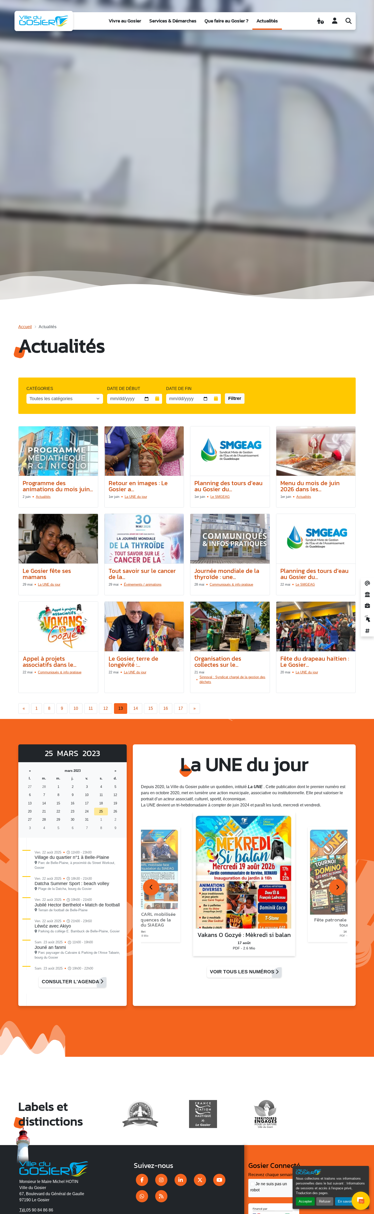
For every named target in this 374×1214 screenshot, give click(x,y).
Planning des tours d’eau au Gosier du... (228, 486)
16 (165, 708)
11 (91, 708)
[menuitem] (125, 21)
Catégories (39, 388)
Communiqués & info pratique (231, 584)
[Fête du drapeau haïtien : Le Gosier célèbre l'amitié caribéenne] (316, 627)
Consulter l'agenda (71, 981)
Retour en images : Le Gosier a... (138, 486)
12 (105, 708)
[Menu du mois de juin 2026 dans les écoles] (316, 451)
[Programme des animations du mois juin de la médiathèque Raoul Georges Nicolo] (58, 451)
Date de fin (179, 388)
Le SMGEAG (220, 497)
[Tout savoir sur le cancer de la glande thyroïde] (144, 539)
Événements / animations (143, 584)
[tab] (151, 887)
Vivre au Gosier (125, 20)
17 (180, 708)
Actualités (267, 20)
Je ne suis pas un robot (268, 1187)
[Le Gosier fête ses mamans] (58, 539)
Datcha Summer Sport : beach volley (72, 883)
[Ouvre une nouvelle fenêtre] (142, 1180)
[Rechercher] (348, 20)
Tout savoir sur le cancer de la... (142, 573)
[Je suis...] (320, 20)
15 (150, 708)
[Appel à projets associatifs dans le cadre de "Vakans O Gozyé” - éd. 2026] (58, 627)
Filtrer (234, 398)
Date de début (123, 388)
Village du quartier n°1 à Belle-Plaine (72, 857)
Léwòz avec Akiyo (53, 926)
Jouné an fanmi (50, 947)
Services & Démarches (172, 20)
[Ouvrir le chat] (361, 1201)
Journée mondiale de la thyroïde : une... (226, 573)
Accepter (305, 1201)
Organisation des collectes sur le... (217, 661)
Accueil (25, 327)
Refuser (324, 1201)
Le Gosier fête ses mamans (47, 573)
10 (76, 708)
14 (135, 708)
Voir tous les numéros (243, 971)
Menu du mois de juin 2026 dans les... (310, 486)
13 (120, 708)
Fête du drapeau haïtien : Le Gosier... (314, 661)
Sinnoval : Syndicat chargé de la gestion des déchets (232, 679)
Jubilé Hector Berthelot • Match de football (77, 904)
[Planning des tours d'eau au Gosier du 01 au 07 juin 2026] (230, 451)
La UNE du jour (136, 497)
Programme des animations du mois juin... (58, 486)
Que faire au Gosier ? (226, 20)
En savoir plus (348, 1201)
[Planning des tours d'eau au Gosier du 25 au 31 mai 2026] (316, 539)
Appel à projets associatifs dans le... (49, 661)
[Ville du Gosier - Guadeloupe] (53, 1168)
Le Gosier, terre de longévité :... (133, 661)
